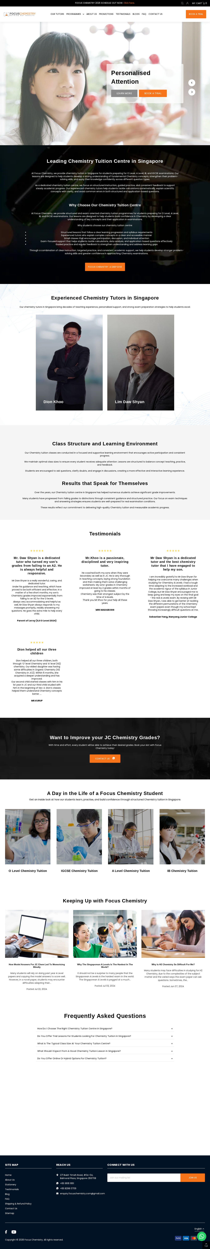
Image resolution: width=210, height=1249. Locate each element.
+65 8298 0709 (68, 1188)
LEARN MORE (124, 93)
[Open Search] (182, 3)
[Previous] (191, 82)
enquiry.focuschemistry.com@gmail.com (82, 1193)
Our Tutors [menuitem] (57, 14)
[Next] (191, 91)
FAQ (7, 1198)
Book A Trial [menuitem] (196, 14)
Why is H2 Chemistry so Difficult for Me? (173, 964)
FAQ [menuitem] (144, 14)
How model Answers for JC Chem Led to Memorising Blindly (37, 965)
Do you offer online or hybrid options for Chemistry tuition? (71, 1058)
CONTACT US (102, 758)
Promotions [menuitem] (106, 14)
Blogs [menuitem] (136, 14)
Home (8, 1175)
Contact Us (11, 1208)
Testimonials (12, 1189)
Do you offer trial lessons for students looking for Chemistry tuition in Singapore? (84, 1036)
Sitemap (9, 1213)
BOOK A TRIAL (152, 93)
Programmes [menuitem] (73, 14)
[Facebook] (6, 1232)
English (198, 1229)
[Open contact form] (201, 1236)
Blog (7, 1194)
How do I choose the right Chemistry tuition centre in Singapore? (74, 1028)
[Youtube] (14, 1232)
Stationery (10, 1184)
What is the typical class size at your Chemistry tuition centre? (73, 1043)
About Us (10, 1179)
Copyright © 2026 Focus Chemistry (24, 1239)
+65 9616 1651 (67, 1183)
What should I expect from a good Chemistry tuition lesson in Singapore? (79, 1051)
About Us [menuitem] (91, 14)
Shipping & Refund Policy (18, 1203)
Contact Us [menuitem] (155, 14)
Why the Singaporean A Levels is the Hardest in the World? (105, 965)
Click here (129, 2)
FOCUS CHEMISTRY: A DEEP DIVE (105, 266)
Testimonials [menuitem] (123, 14)
